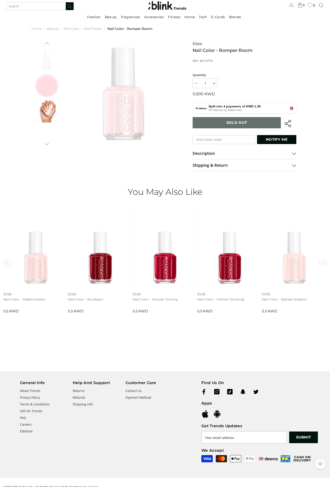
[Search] (40, 6)
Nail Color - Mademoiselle (24, 299)
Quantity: (200, 75)
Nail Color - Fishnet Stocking (220, 299)
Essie (197, 43)
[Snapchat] (243, 391)
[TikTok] (229, 391)
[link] (291, 7)
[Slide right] (47, 143)
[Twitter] (256, 391)
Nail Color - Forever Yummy (155, 299)
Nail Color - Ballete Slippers (284, 299)
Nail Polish (93, 29)
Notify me (277, 139)
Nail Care (71, 29)
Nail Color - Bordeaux (85, 299)
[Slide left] (47, 43)
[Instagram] (216, 391)
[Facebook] (203, 391)
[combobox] (36, 6)
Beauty (53, 29)
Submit (303, 437)
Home (36, 29)
